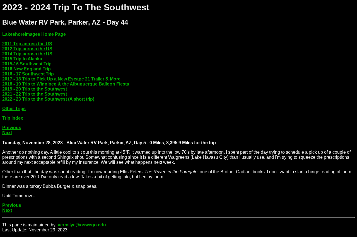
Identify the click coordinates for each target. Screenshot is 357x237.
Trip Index (12, 118)
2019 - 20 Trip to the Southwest (34, 89)
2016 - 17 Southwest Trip (28, 74)
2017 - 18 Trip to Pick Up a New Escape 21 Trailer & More (61, 79)
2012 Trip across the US (27, 48)
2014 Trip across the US (27, 53)
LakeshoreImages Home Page (34, 34)
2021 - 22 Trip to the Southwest (34, 94)
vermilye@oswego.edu (82, 224)
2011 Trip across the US (27, 43)
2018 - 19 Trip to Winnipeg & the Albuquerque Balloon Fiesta (65, 84)
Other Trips (14, 108)
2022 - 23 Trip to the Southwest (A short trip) (48, 99)
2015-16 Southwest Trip (27, 63)
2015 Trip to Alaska (22, 58)
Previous (11, 127)
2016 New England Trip (26, 69)
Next (7, 132)
